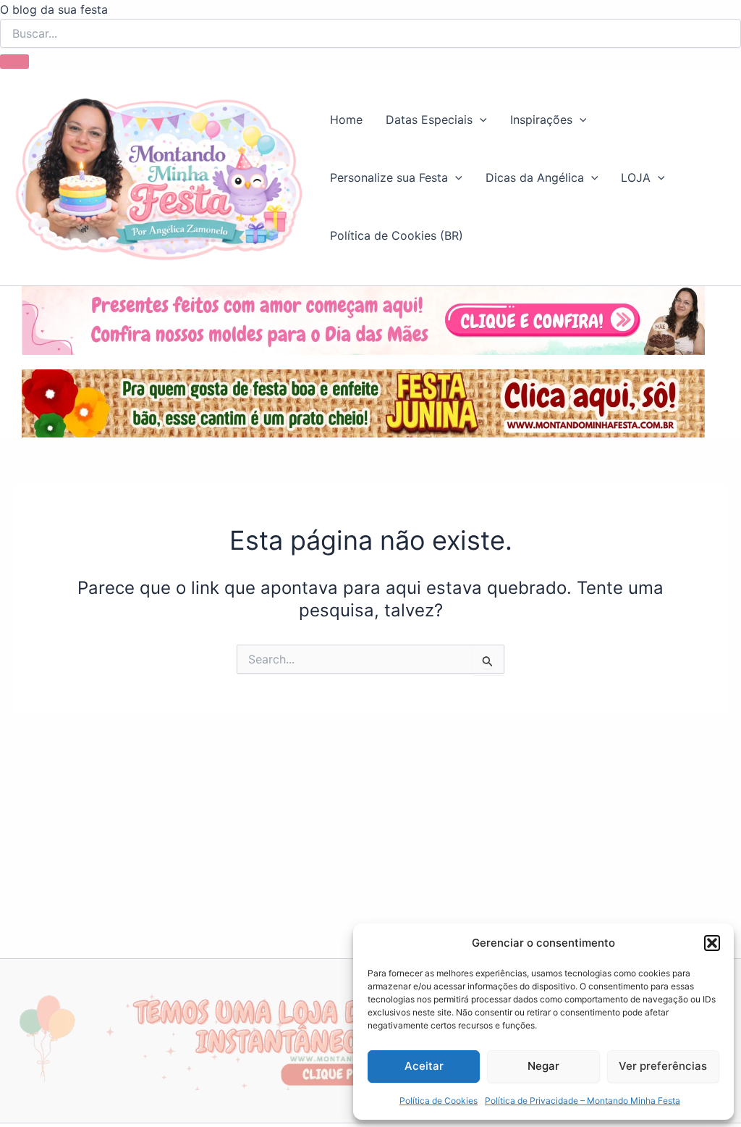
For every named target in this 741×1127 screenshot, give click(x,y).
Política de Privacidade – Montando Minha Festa (582, 1100)
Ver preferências (663, 1066)
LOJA (636, 177)
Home (346, 119)
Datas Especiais (429, 119)
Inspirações (541, 119)
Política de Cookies (438, 1100)
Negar (543, 1066)
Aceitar (424, 1066)
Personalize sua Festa (389, 177)
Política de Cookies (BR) (396, 235)
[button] (712, 943)
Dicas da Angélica (535, 177)
